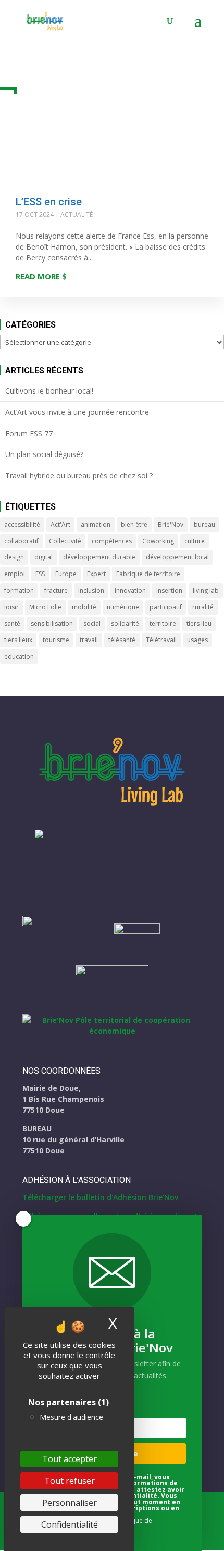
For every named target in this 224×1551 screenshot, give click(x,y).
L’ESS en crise (49, 201)
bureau (204, 524)
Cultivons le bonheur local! (49, 391)
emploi (14, 573)
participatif (166, 607)
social (92, 623)
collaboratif (21, 541)
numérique (123, 607)
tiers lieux (18, 639)
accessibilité (22, 524)
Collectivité (65, 541)
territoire (163, 623)
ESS (40, 573)
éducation (19, 656)
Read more (38, 276)
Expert (96, 573)
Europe (66, 573)
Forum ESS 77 (29, 433)
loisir (11, 607)
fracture (56, 590)
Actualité (76, 214)
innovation (130, 590)
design (14, 557)
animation (95, 524)
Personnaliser (69, 1502)
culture (194, 541)
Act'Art (60, 524)
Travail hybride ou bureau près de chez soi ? (79, 475)
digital (43, 557)
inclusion (91, 590)
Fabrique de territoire (148, 573)
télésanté (121, 639)
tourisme (56, 639)
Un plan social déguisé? (44, 454)
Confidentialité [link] (69, 1524)
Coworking (158, 541)
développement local (177, 557)
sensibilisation (52, 623)
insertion (169, 590)
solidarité (125, 623)
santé (12, 623)
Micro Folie (45, 607)
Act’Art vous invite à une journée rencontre (77, 412)
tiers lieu (198, 623)
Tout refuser (69, 1481)
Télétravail (161, 639)
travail (89, 639)
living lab (206, 590)
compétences (112, 541)
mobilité (84, 607)
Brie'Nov (170, 524)
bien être (134, 524)
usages (197, 639)
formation (19, 590)
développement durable (99, 557)
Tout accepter (69, 1459)
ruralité (203, 607)
